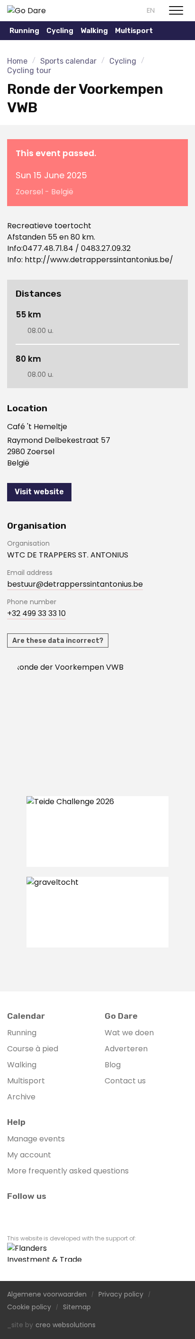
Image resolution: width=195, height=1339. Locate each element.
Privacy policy (120, 1294)
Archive (21, 1096)
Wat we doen (129, 1032)
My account (29, 1154)
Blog (113, 1064)
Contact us (125, 1080)
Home (17, 61)
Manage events (36, 1138)
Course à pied (32, 1048)
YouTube (46, 1213)
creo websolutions (65, 1325)
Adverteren (126, 1048)
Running (21, 1032)
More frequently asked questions (68, 1170)
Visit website (39, 491)
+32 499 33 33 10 (36, 613)
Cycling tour (29, 70)
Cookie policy (29, 1307)
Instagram (30, 1213)
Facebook (14, 1213)
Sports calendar (68, 61)
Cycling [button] (59, 30)
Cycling (122, 61)
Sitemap (77, 1307)
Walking (94, 30)
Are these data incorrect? (57, 641)
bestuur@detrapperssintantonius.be (75, 584)
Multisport (26, 1080)
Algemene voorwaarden (47, 1294)
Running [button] (24, 30)
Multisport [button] (134, 30)
